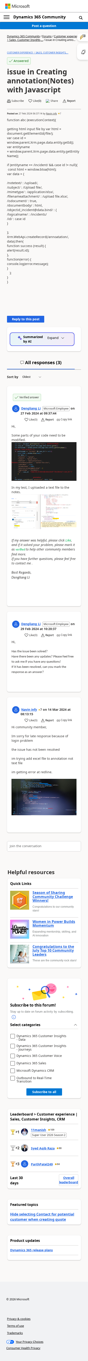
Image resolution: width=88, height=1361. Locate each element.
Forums (47, 36)
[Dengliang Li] (15, 408)
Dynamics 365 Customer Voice (39, 1056)
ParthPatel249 (42, 1164)
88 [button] (60, 1148)
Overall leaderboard (68, 1180)
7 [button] (60, 113)
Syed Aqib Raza (43, 1148)
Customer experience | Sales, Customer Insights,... (37, 52)
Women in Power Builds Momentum (53, 924)
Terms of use (15, 1326)
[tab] (41, 364)
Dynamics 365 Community (39, 17)
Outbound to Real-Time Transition (34, 1079)
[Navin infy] (15, 709)
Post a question (44, 26)
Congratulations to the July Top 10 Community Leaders (53, 951)
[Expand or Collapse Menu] (6, 17)
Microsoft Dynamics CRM (35, 1071)
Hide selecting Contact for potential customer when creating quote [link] (42, 1217)
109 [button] (52, 1129)
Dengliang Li (31, 408)
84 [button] (58, 1164)
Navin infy (51, 113)
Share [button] (54, 101)
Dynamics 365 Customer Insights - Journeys (41, 1047)
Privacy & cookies (18, 1319)
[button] (81, 17)
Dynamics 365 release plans (31, 1250)
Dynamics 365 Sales (31, 1063)
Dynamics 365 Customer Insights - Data (41, 1037)
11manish (38, 1130)
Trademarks (15, 1333)
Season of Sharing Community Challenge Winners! (52, 897)
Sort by (12, 377)
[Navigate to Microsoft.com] (17, 6)
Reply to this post (25, 319)
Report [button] (71, 101)
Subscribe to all (44, 1092)
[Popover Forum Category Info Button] (13, 1017)
